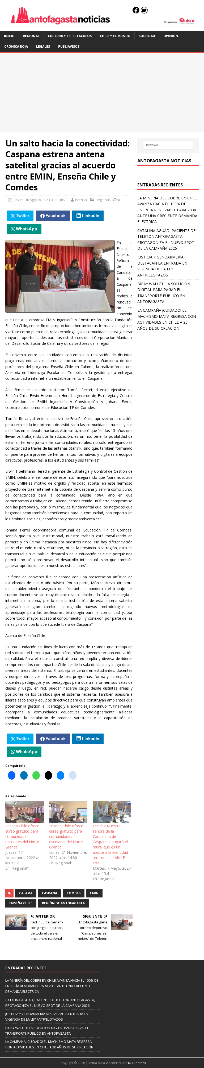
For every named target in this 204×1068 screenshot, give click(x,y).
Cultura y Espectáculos (70, 36)
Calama (25, 893)
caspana (49, 893)
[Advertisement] (102, 93)
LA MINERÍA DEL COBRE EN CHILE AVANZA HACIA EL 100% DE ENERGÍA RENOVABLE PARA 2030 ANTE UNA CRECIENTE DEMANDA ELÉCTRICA (167, 209)
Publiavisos (68, 46)
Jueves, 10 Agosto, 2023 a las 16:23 (40, 199)
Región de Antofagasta (63, 903)
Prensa (81, 199)
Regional (31, 36)
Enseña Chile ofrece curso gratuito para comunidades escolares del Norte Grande (22, 836)
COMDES (73, 893)
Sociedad (147, 36)
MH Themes (137, 1063)
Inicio (9, 36)
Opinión (170, 36)
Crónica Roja (16, 46)
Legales (43, 46)
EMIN (94, 893)
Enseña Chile (20, 903)
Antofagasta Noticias (164, 161)
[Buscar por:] (168, 145)
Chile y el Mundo (115, 36)
